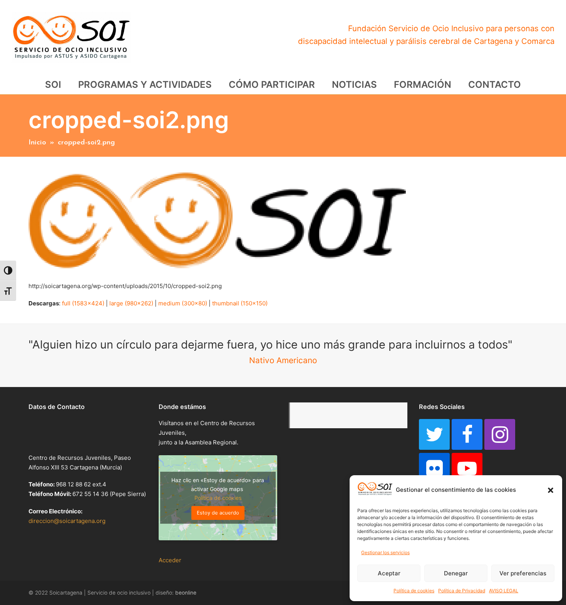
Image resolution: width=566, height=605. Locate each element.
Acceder (170, 560)
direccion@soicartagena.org (66, 521)
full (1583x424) (83, 303)
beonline (185, 593)
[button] (550, 490)
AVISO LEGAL (503, 590)
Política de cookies (414, 590)
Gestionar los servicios (385, 552)
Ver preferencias (522, 573)
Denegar (456, 573)
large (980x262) (131, 303)
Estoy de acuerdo (218, 512)
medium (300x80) (182, 303)
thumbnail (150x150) (240, 303)
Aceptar (389, 573)
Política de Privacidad (461, 590)
